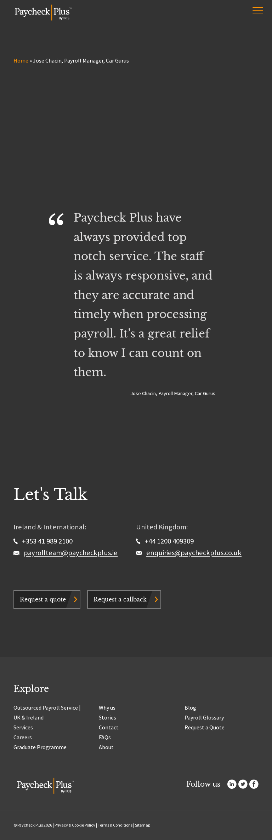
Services (23, 727)
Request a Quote (205, 727)
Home (20, 60)
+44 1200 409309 (168, 541)
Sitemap (142, 825)
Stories (107, 717)
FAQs (105, 737)
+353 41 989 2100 (47, 541)
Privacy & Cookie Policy (75, 825)
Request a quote (43, 599)
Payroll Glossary (204, 717)
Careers (22, 737)
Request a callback (120, 599)
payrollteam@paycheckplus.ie (71, 552)
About (106, 747)
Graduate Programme (40, 747)
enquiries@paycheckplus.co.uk (194, 552)
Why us (107, 707)
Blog (190, 707)
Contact (109, 727)
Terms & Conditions (115, 825)
